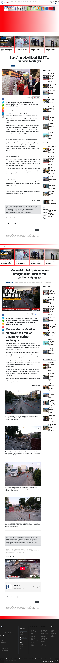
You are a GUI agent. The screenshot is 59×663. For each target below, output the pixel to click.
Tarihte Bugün (44, 638)
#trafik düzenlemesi (18, 550)
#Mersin (7, 549)
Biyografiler (53, 633)
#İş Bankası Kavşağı (35, 550)
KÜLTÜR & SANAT (33, 639)
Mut (19, 343)
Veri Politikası (4, 644)
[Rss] (14, 633)
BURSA (7, 118)
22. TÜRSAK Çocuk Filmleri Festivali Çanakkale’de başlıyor (51, 135)
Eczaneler (43, 635)
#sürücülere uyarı (20, 552)
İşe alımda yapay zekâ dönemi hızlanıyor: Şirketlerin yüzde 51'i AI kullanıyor (52, 202)
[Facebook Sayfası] (1, 633)
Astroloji (53, 636)
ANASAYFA (13, 2)
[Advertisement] (29, 21)
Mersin (10, 329)
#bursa (7, 217)
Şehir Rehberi (44, 643)
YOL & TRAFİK (9, 246)
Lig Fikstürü (43, 636)
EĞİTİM (32, 644)
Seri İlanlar (43, 641)
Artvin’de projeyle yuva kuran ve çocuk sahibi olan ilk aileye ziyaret (51, 170)
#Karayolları (27, 550)
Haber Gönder (4, 651)
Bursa (7, 110)
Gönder (37, 230)
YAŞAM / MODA (34, 641)
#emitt (11, 217)
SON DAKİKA (20, 2)
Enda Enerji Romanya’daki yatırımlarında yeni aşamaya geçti (51, 126)
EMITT (22, 112)
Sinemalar (43, 639)
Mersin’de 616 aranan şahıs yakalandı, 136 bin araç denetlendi (51, 110)
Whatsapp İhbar (4, 650)
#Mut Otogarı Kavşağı (10, 552)
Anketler (53, 631)
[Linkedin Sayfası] (11, 633)
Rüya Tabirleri (54, 635)
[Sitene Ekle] (4, 635)
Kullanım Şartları (4, 648)
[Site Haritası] (2, 635)
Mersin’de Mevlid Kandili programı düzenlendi (52, 86)
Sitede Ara (53, 630)
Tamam (51, 661)
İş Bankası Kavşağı (14, 347)
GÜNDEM (32, 2)
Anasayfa (3, 33)
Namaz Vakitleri (44, 633)
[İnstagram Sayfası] (6, 633)
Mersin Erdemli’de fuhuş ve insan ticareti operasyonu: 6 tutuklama (51, 101)
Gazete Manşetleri (43, 645)
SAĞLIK (32, 642)
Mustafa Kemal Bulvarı (29, 343)
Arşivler (24, 639)
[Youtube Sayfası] (9, 633)
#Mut (12, 549)
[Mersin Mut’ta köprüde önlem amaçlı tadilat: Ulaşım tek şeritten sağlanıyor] (21, 298)
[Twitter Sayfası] (4, 633)
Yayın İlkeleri (3, 642)
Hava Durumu (44, 630)
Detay (45, 661)
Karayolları (8, 369)
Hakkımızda (3, 640)
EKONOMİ (37, 2)
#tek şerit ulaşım (9, 550)
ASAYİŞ (32, 645)
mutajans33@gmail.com (18, 588)
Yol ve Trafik (43, 631)
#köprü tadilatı (29, 549)
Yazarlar (24, 637)
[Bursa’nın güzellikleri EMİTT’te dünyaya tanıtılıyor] (21, 81)
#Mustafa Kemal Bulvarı (19, 549)
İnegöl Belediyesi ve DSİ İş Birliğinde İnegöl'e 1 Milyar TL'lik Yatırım (52, 213)
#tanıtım (16, 217)
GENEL (26, 2)
